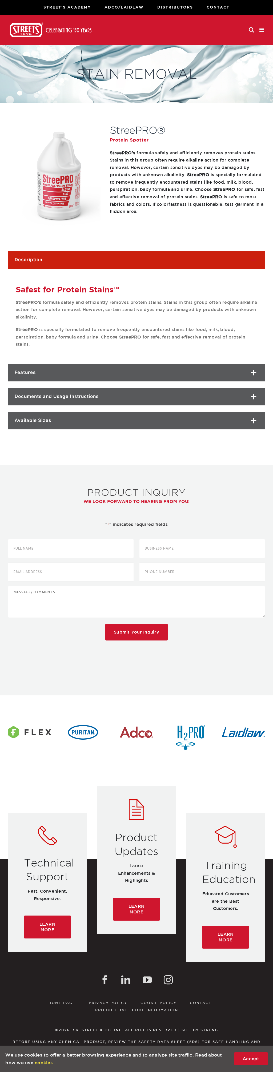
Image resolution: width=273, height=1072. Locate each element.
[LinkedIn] (125, 979)
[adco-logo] (136, 727)
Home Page (62, 1003)
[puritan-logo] (83, 727)
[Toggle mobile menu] (262, 30)
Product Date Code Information (136, 1010)
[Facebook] (104, 979)
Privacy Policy (108, 1003)
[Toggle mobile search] (251, 30)
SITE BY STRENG (200, 1030)
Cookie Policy (158, 1003)
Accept (251, 1058)
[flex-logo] (29, 727)
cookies (44, 1062)
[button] (136, 260)
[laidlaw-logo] (243, 727)
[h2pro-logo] (189, 727)
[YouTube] (147, 979)
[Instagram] (168, 979)
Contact (200, 1003)
